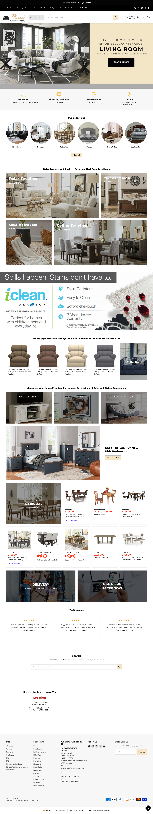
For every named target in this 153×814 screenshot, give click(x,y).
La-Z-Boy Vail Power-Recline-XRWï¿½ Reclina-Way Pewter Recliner (19, 371)
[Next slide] (147, 56)
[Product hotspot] (27, 446)
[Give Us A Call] (94, 99)
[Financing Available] (59, 99)
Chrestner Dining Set (101, 557)
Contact (12, 8)
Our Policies (28, 8)
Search (8, 798)
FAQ (41, 8)
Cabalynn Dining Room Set (75, 560)
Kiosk (35, 8)
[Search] (115, 17)
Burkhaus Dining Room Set (47, 560)
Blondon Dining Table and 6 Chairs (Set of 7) (132, 515)
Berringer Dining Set (101, 514)
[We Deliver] (23, 99)
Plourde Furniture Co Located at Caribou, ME (73, 8)
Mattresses (37, 764)
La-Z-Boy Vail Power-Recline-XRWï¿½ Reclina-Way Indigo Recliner (105, 371)
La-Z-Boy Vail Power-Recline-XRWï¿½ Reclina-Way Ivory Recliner (76, 371)
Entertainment (38, 770)
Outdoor (36, 776)
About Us (5, 8)
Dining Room (37, 761)
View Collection (113, 458)
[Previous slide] (6, 56)
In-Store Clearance (39, 752)
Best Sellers (37, 749)
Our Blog (15, 798)
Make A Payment (39, 785)
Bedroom (36, 758)
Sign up (141, 752)
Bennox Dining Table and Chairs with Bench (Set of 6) (75, 515)
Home (35, 746)
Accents (36, 773)
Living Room (37, 755)
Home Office (37, 767)
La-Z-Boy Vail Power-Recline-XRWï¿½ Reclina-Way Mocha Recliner (48, 371)
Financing (20, 8)
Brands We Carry (39, 779)
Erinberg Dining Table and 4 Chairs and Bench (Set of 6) (132, 558)
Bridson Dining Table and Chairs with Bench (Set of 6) (18, 558)
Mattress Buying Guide (51, 8)
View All (76, 155)
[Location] (129, 99)
